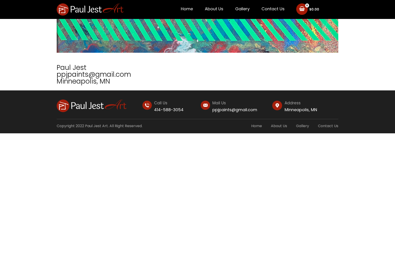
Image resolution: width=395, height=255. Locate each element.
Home (187, 9)
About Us (214, 9)
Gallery (242, 9)
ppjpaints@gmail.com (234, 110)
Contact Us (273, 9)
